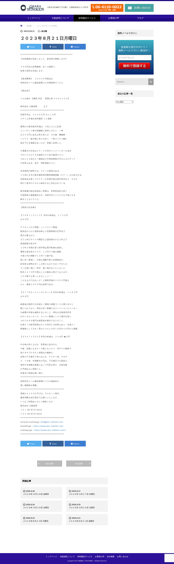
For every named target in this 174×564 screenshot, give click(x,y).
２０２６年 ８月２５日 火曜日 (82, 507)
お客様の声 (113, 18)
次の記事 (79, 463)
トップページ (33, 18)
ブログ (140, 18)
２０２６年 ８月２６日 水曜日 (36, 507)
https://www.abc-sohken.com (48, 426)
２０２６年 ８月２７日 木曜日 (82, 494)
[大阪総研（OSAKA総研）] (32, 8)
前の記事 (49, 463)
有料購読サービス (87, 18)
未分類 (29, 26)
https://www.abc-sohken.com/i (50, 430)
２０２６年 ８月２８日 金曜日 (36, 494)
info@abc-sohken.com (52, 422)
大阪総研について (60, 18)
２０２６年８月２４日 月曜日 (35, 521)
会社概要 (110, 556)
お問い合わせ (122, 556)
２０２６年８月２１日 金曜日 (81, 521)
